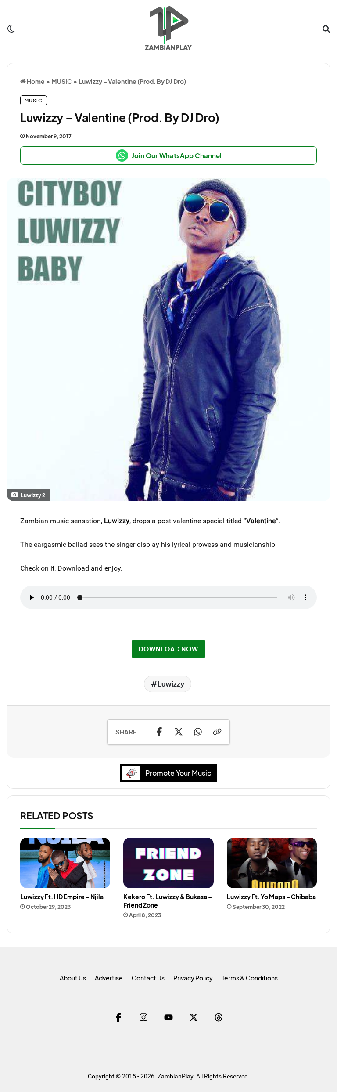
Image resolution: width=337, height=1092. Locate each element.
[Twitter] (194, 1017)
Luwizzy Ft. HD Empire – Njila (62, 896)
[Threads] (219, 1017)
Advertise (109, 978)
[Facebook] (119, 1017)
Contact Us (148, 978)
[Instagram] (144, 1017)
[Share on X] (178, 731)
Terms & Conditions (250, 978)
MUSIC (61, 81)
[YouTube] (169, 1017)
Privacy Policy (193, 978)
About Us (73, 978)
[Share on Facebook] (159, 731)
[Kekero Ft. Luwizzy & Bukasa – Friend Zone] (168, 863)
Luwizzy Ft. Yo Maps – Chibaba (271, 896)
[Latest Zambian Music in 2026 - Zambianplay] (168, 28)
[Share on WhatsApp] (198, 731)
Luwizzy (116, 520)
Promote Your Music (178, 772)
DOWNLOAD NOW (168, 649)
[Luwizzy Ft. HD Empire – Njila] (65, 863)
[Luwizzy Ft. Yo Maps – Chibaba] (272, 863)
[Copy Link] (217, 731)
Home (35, 81)
